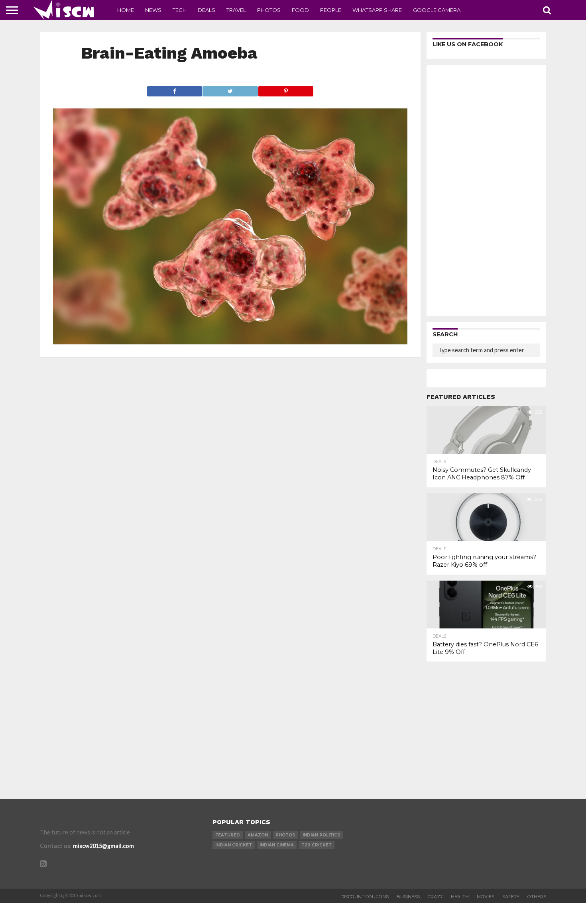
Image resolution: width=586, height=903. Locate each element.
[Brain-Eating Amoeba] (230, 341)
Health (460, 896)
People (330, 10)
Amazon (258, 835)
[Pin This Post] (286, 89)
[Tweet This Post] (230, 89)
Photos (269, 10)
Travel (236, 10)
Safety (510, 896)
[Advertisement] (486, 190)
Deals (206, 10)
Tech (180, 10)
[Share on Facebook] (175, 89)
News (153, 10)
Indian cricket (233, 845)
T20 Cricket (316, 845)
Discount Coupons (364, 896)
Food (300, 10)
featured (227, 835)
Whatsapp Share (377, 10)
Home (125, 10)
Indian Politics (321, 835)
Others (536, 896)
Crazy (435, 896)
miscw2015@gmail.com (103, 845)
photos (285, 835)
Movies (485, 896)
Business (408, 896)
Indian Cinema (277, 845)
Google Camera (436, 10)
